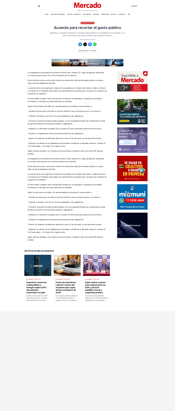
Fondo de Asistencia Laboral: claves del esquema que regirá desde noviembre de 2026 (66, 287)
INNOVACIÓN (105, 14)
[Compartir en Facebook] (90, 44)
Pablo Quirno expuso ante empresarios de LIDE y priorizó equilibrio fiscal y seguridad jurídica (95, 287)
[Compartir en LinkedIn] (80, 44)
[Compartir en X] (85, 44)
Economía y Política (87, 23)
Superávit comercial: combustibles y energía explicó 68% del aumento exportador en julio (36, 287)
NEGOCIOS (96, 14)
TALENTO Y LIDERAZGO (74, 14)
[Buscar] (129, 14)
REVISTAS (113, 14)
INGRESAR (134, 6)
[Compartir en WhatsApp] (95, 44)
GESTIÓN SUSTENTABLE (58, 14)
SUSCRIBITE (121, 14)
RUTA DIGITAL (87, 14)
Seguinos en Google (89, 50)
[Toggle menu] (39, 6)
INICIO (47, 14)
